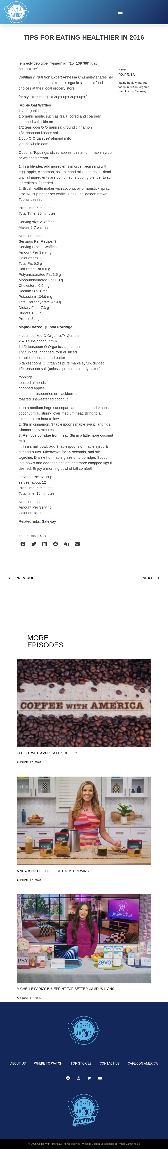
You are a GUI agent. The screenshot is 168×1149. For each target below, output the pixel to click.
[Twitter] (89, 1078)
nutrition (132, 87)
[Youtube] (100, 1078)
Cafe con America (143, 1063)
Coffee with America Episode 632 (47, 753)
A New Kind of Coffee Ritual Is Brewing (53, 871)
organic (144, 87)
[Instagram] (78, 1078)
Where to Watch (48, 1063)
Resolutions (126, 91)
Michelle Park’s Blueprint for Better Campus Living (66, 989)
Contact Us (110, 1063)
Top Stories (81, 1063)
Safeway (49, 521)
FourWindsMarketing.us (126, 1143)
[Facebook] (68, 1078)
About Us (18, 1063)
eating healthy (127, 82)
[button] (120, 12)
